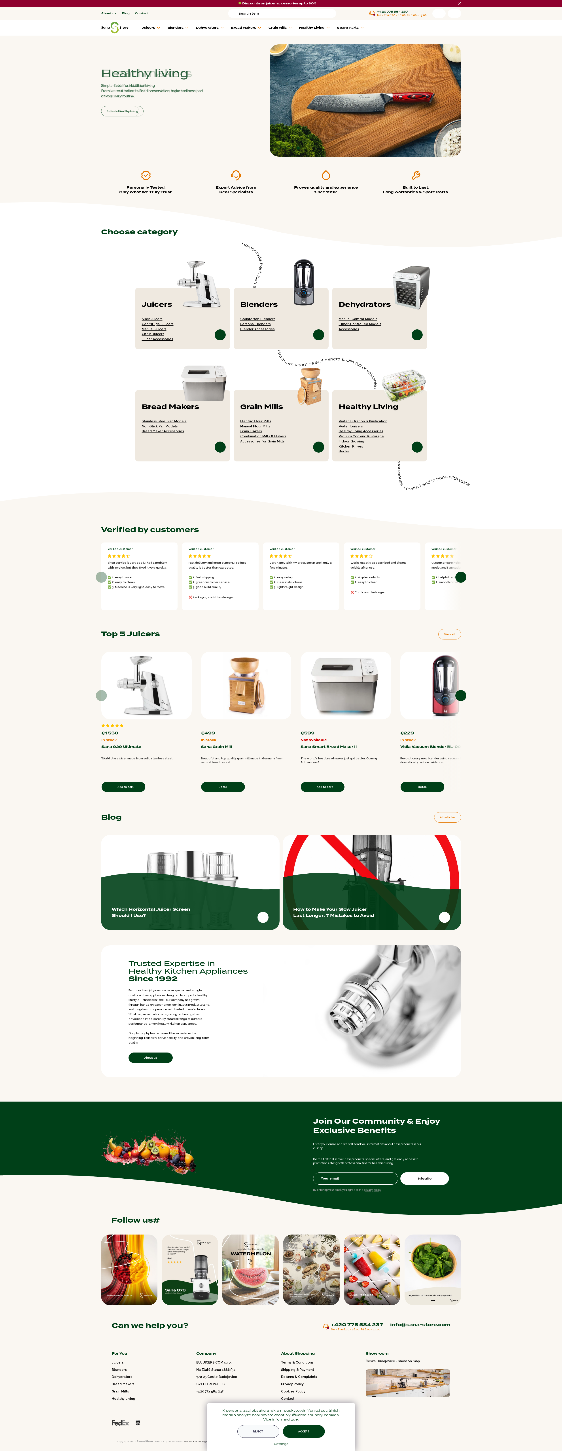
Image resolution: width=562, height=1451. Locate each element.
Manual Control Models (358, 319)
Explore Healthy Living (122, 111)
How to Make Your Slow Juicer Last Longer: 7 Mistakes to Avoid (333, 912)
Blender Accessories (257, 329)
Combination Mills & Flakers (263, 436)
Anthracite (289, 725)
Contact (142, 13)
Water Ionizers (351, 426)
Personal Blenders (255, 324)
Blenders (259, 305)
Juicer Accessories (157, 339)
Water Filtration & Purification (363, 421)
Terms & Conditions (297, 1362)
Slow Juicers (152, 319)
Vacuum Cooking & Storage (361, 436)
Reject (258, 1431)
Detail (223, 787)
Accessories (349, 329)
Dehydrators (365, 305)
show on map (409, 1361)
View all (449, 634)
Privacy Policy (292, 1384)
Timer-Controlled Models (360, 324)
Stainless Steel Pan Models (164, 421)
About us (109, 13)
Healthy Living (368, 407)
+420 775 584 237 (392, 12)
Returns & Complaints (299, 1377)
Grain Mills (261, 407)
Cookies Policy (293, 1391)
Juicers (157, 305)
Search (234, 13)
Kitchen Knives (351, 446)
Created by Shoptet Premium (110, 1441)
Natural (285, 725)
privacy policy (372, 1189)
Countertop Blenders (257, 319)
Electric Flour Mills (255, 421)
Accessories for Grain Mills (262, 441)
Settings (281, 1443)
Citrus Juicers (153, 334)
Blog (126, 13)
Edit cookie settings (195, 1441)
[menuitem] (153, 27)
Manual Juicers (154, 329)
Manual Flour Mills (255, 426)
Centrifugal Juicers (158, 324)
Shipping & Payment (297, 1370)
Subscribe (425, 1178)
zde (294, 1419)
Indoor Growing (351, 441)
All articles (447, 817)
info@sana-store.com (420, 1324)
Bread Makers (170, 407)
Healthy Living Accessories (361, 431)
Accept (304, 1431)
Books (344, 451)
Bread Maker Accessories (163, 431)
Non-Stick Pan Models (160, 426)
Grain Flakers (251, 431)
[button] (278, 148)
